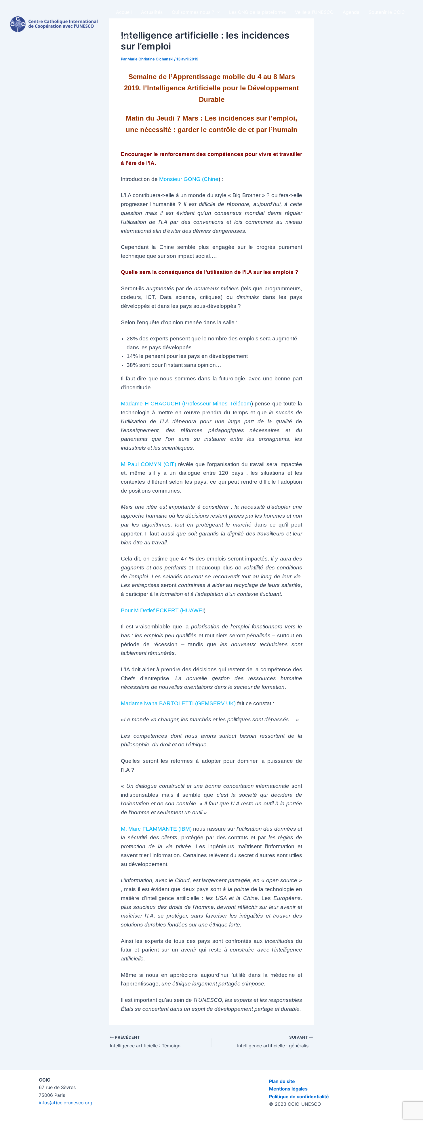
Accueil (124, 12)
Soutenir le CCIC (387, 12)
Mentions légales (288, 1089)
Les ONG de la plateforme (257, 12)
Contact (125, 36)
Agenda (351, 12)
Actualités (152, 12)
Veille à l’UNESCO (314, 12)
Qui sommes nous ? (193, 12)
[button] (217, 12)
